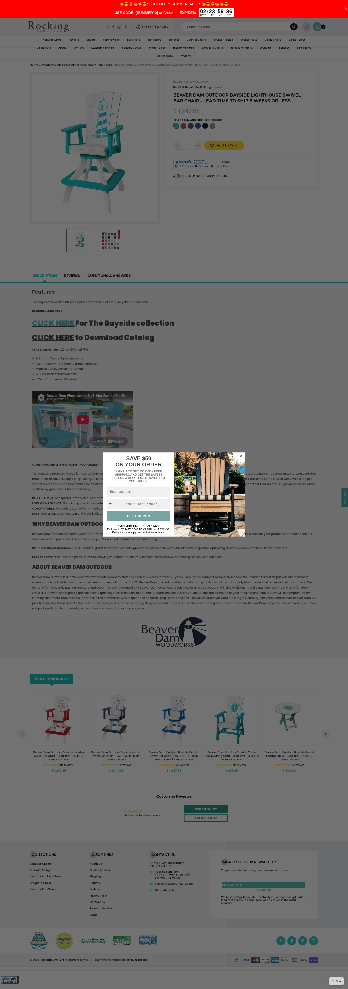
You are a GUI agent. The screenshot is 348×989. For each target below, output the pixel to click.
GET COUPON (138, 516)
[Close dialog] (241, 456)
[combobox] (114, 504)
